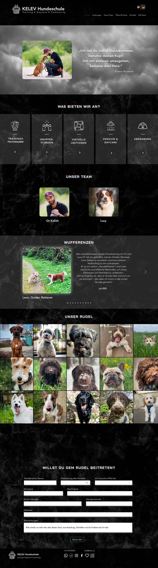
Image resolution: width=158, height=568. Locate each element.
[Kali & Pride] (72, 302)
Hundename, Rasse (33, 490)
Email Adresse (31, 511)
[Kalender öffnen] (87, 495)
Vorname (28, 501)
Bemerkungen (31, 532)
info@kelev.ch (89, 563)
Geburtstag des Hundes (73, 490)
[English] (137, 7)
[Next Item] (154, 374)
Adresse (28, 522)
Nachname (72, 501)
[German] (143, 7)
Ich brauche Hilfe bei (105, 490)
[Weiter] (145, 272)
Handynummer (93, 511)
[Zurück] (12, 272)
